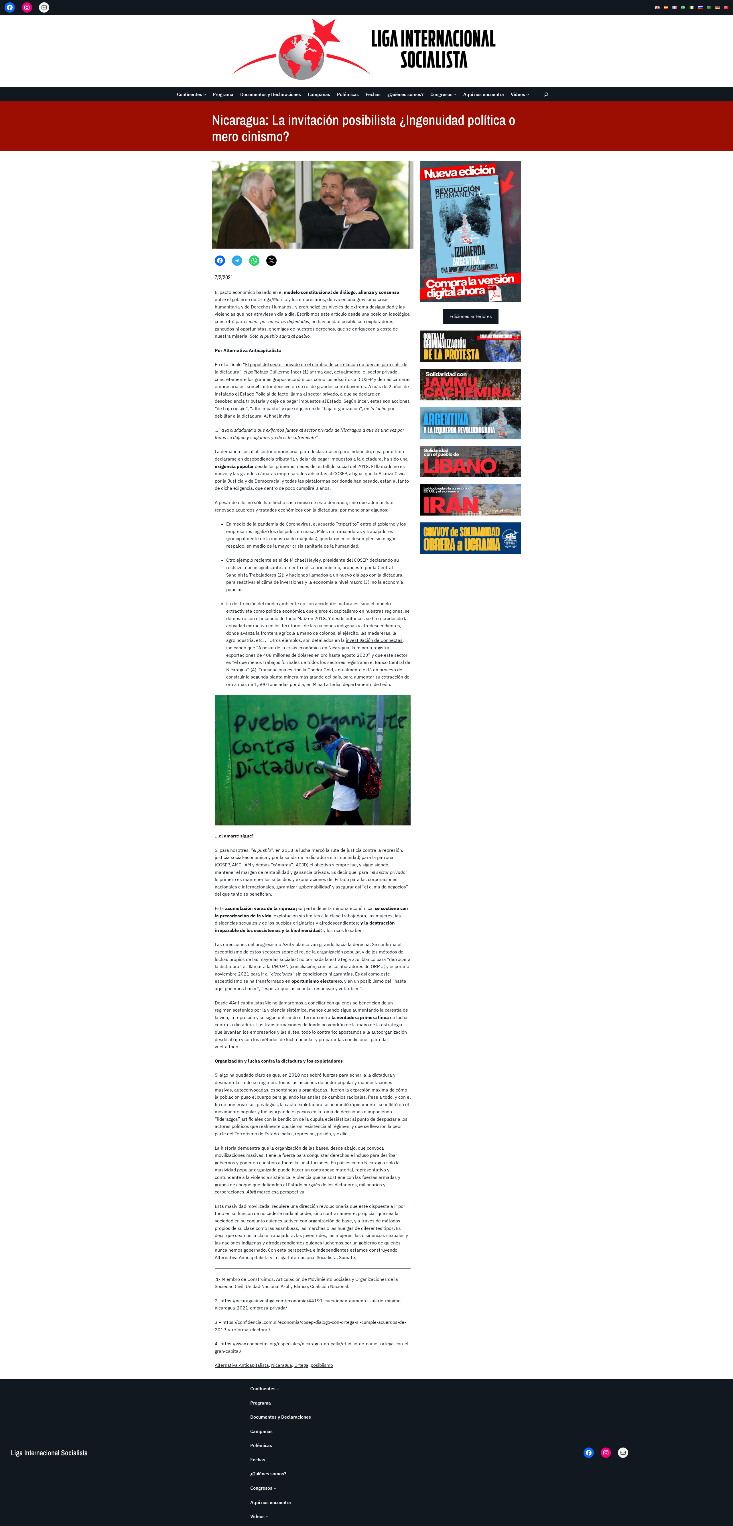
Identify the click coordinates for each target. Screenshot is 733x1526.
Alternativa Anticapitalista (242, 1365)
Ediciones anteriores (471, 316)
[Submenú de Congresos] (455, 94)
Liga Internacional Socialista (49, 1453)
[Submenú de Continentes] (204, 94)
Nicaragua (281, 1365)
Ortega (301, 1365)
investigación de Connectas (374, 640)
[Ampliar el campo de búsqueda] (546, 94)
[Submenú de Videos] (527, 94)
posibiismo (322, 1365)
